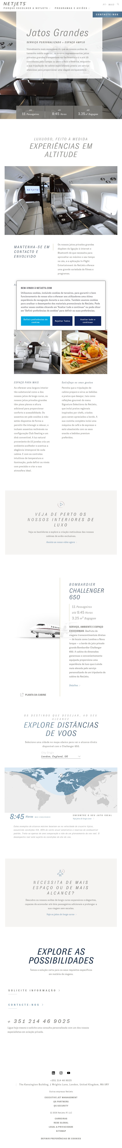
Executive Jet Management (61, 1097)
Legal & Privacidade (61, 1127)
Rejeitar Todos (62, 321)
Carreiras (61, 1118)
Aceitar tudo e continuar (87, 321)
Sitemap (61, 1131)
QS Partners (61, 1101)
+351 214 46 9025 (61, 1080)
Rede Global (61, 1123)
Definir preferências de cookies (61, 1138)
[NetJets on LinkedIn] (53, 1073)
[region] (61, 306)
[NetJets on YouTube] (68, 1073)
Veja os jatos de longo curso (60, 914)
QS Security (61, 1106)
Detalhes (73, 685)
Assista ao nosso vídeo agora (60, 542)
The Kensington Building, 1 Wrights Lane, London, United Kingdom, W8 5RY (64, 1084)
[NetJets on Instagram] (61, 1073)
